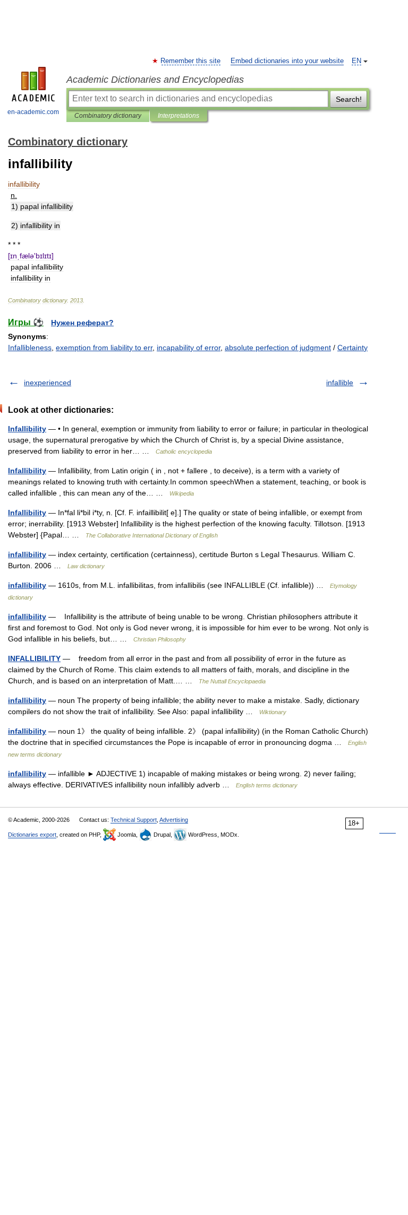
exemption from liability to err (104, 347)
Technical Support (133, 820)
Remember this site (191, 61)
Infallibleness (30, 347)
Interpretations (178, 115)
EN (356, 61)
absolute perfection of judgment (278, 347)
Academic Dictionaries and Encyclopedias (155, 79)
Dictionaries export (32, 834)
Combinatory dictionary (107, 115)
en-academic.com (33, 112)
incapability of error (188, 347)
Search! (349, 99)
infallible (339, 382)
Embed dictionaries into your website (287, 61)
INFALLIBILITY (34, 658)
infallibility (27, 554)
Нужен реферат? (82, 322)
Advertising (173, 820)
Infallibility (27, 428)
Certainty (352, 347)
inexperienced (47, 382)
